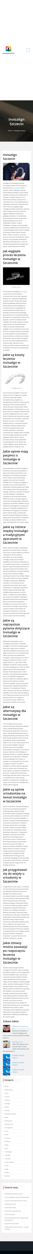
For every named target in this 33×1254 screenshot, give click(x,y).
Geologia (7, 1103)
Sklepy (6, 1145)
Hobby (7, 1107)
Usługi (6, 1169)
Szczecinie (16, 188)
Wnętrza (7, 1172)
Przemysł (7, 1138)
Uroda (6, 1165)
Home (10, 131)
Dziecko (7, 1096)
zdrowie (26, 409)
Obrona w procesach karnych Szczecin (16, 1200)
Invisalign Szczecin (19, 131)
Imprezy (7, 1110)
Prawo (7, 1134)
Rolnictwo (7, 1141)
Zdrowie (7, 1176)
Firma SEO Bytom (10, 1214)
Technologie (8, 1152)
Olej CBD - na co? (17, 1042)
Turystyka (8, 1159)
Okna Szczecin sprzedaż (12, 1223)
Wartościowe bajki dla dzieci (13, 1211)
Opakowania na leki (10, 1204)
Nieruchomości (9, 1124)
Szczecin (19, 287)
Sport (6, 1148)
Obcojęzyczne (9, 1127)
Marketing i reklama (10, 1114)
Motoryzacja (8, 1121)
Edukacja (7, 1100)
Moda (6, 1117)
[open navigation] (28, 50)
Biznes (7, 1086)
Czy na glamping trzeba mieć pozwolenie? (17, 1197)
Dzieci (6, 1093)
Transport (8, 1155)
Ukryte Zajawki (9, 1162)
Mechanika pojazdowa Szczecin (14, 1194)
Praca (6, 1131)
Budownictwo (9, 1090)
